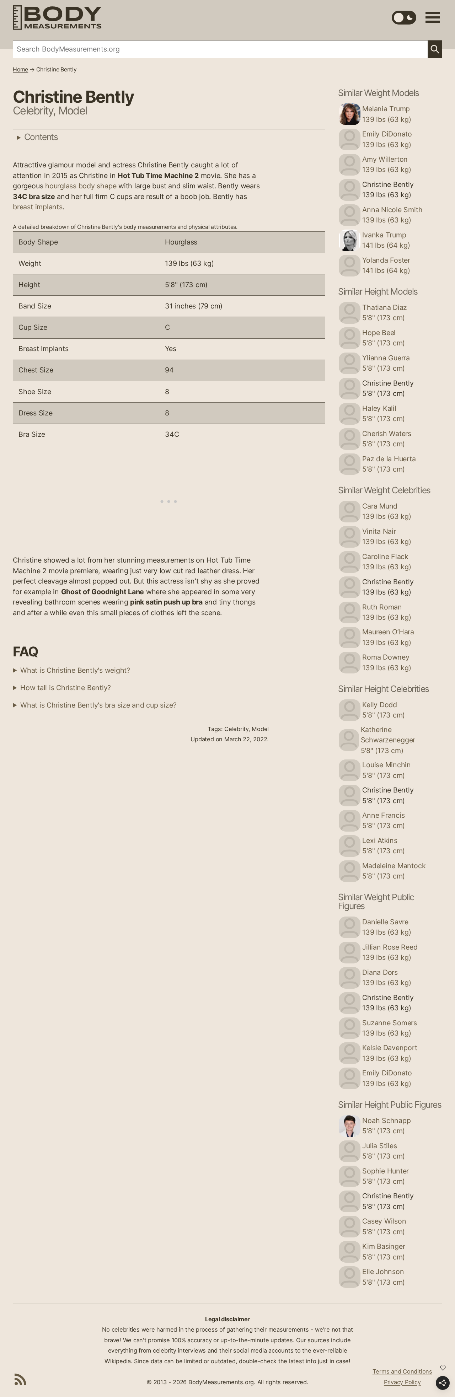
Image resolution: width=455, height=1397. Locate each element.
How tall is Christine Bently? (65, 687)
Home (20, 69)
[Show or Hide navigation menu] (432, 17)
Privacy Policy (402, 1382)
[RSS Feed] (20, 1379)
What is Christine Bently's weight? (75, 670)
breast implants (37, 207)
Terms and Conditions (402, 1371)
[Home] (57, 17)
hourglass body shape (80, 186)
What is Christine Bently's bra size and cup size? (98, 705)
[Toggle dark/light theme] (404, 18)
